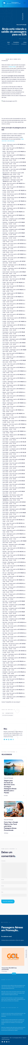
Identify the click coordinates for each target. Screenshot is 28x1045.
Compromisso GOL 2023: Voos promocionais (9, 968)
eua (3, 713)
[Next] (15, 974)
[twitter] (7, 740)
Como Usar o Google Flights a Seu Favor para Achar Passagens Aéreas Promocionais (11, 826)
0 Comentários (15, 44)
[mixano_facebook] (2, 1042)
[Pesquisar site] (3, 6)
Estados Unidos (12, 66)
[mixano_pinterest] (7, 1042)
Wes (9, 44)
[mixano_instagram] (9, 1042)
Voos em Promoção (21, 24)
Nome (2, 879)
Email (2, 885)
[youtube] (9, 740)
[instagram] (13, 740)
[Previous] (13, 974)
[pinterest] (11, 740)
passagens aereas (9, 713)
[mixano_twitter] (4, 1042)
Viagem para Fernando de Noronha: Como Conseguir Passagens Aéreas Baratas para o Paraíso (10, 787)
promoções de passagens (7, 715)
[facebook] (4, 740)
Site (2, 892)
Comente (3, 861)
